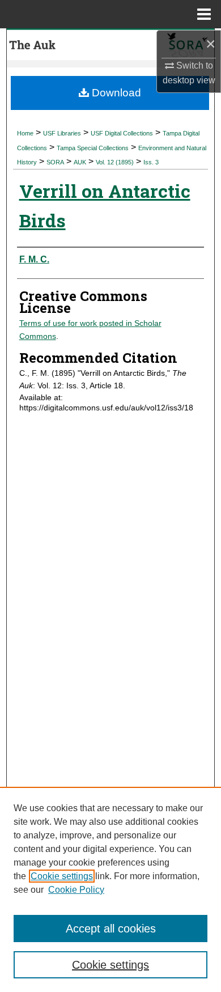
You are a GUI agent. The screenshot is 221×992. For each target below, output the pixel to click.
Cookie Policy (76, 890)
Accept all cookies (111, 928)
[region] (110, 889)
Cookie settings (62, 876)
